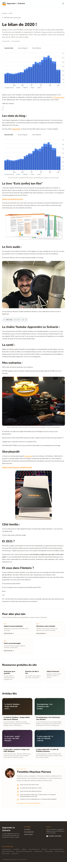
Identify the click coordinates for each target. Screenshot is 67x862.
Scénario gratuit (28, 834)
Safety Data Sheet (38, 851)
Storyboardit (28, 456)
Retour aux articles (12, 18)
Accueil (4, 13)
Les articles (27, 829)
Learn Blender (16, 849)
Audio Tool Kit (15, 853)
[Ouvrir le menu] (63, 3)
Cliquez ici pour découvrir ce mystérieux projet (17, 467)
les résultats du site (58, 97)
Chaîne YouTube (55, 836)
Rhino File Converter (60, 851)
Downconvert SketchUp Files (56, 849)
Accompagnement (29, 832)
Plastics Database (48, 851)
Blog (10, 13)
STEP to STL (44, 849)
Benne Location (5, 853)
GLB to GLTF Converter (34, 849)
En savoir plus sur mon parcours (28, 803)
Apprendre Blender (6, 849)
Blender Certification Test (8, 851)
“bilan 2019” (16, 129)
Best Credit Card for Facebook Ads (24, 851)
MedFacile (24, 849)
